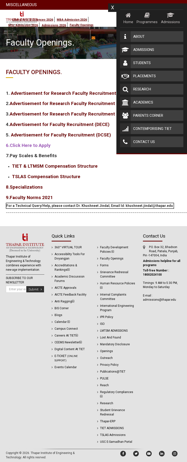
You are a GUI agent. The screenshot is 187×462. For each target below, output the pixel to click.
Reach (104, 385)
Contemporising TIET (152, 128)
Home (128, 22)
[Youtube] (149, 453)
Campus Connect (66, 328)
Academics (143, 102)
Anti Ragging (63, 301)
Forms (104, 265)
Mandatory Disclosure (115, 344)
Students (142, 63)
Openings (106, 351)
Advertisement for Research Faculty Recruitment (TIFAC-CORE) (78, 103)
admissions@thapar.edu (115, 38)
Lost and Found (110, 337)
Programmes (147, 22)
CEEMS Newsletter (67, 342)
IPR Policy (106, 317)
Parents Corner (148, 115)
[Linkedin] (162, 453)
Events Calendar (66, 367)
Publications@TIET (112, 371)
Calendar (61, 322)
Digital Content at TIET (70, 349)
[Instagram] (175, 453)
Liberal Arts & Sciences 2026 (32, 19)
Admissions (170, 22)
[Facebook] (123, 453)
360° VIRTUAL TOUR (68, 247)
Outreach (106, 358)
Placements (144, 76)
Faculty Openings (111, 258)
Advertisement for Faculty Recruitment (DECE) (60, 124)
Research (142, 89)
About (139, 36)
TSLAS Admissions (113, 435)
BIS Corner (62, 308)
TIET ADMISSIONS (112, 428)
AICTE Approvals (65, 287)
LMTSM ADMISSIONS (114, 330)
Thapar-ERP (107, 421)
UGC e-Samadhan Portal (116, 441)
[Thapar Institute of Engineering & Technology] (25, 242)
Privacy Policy (109, 364)
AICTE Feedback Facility (70, 294)
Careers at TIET (65, 335)
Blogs (58, 315)
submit (34, 289)
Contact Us (144, 142)
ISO (102, 324)
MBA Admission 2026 (72, 19)
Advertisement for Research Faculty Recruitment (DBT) (70, 93)
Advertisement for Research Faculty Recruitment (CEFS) (70, 114)
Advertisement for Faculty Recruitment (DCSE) (61, 135)
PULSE (104, 378)
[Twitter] (136, 453)
